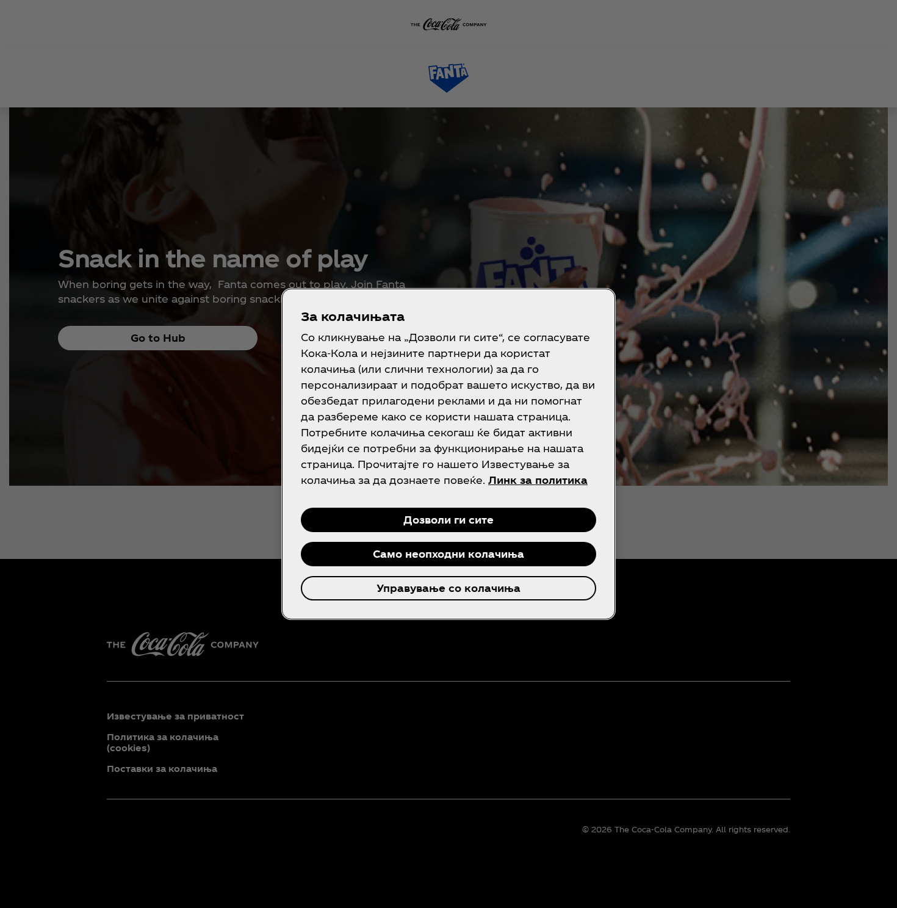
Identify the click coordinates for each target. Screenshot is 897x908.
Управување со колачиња (448, 588)
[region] (448, 454)
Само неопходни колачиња (448, 554)
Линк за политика (538, 480)
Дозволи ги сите (448, 519)
